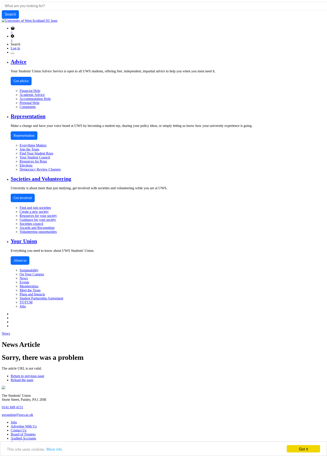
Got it (303, 449)
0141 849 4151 (12, 407)
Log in (15, 48)
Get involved (23, 198)
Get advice (21, 81)
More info (54, 449)
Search (15, 44)
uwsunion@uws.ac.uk (17, 415)
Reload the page (22, 380)
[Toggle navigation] (12, 53)
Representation (24, 135)
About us (20, 260)
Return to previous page (27, 376)
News (6, 333)
